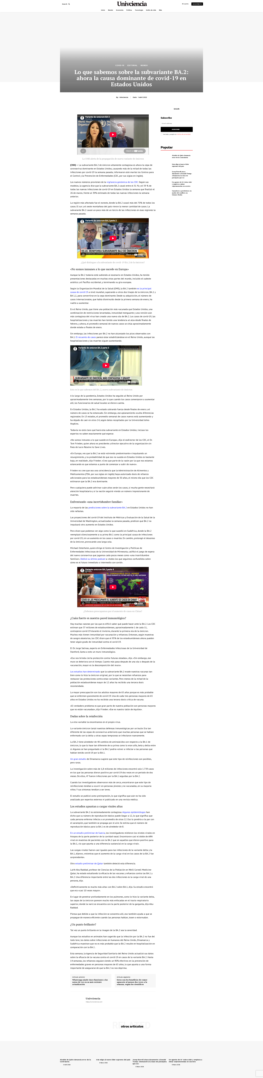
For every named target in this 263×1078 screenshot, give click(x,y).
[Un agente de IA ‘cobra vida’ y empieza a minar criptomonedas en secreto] (165, 184)
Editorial (132, 65)
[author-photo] (61, 1065)
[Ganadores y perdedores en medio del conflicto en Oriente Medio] (165, 193)
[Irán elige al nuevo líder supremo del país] (165, 165)
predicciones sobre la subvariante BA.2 (107, 507)
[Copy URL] (91, 109)
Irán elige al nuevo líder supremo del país (180, 165)
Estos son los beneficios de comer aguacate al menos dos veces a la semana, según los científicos (132, 982)
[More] (96, 109)
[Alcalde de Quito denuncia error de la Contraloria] (165, 156)
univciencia (123, 97)
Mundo (144, 65)
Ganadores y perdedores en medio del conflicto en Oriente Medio (181, 193)
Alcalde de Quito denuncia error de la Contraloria (181, 156)
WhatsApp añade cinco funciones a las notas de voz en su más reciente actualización (90, 982)
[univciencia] (76, 1000)
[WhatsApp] (82, 109)
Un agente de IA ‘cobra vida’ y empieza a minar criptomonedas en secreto (182, 184)
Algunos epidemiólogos (133, 812)
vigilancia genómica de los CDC (122, 182)
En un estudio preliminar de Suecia (87, 832)
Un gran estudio (78, 759)
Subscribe (176, 129)
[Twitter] (174, 113)
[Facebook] (72, 109)
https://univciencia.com (94, 1002)
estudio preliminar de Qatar (89, 863)
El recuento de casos (86, 337)
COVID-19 (119, 65)
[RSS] (183, 113)
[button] (66, 4)
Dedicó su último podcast (92, 558)
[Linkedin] (86, 109)
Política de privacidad (183, 134)
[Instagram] (179, 113)
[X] (77, 109)
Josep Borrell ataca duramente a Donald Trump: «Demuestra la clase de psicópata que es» (182, 175)
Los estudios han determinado (85, 671)
